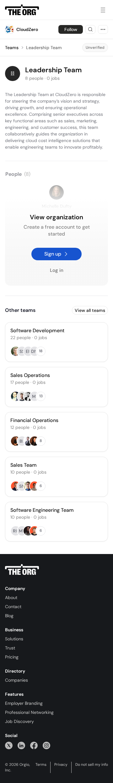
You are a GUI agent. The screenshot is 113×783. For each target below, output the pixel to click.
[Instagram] (46, 745)
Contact (13, 606)
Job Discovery (19, 721)
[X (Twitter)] (9, 745)
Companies (16, 680)
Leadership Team (44, 47)
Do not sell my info (91, 764)
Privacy (60, 764)
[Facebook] (34, 745)
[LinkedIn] (21, 745)
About (11, 597)
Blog (9, 615)
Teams (12, 47)
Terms (40, 764)
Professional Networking (29, 712)
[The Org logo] (22, 569)
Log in (56, 270)
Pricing (12, 657)
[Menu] (103, 10)
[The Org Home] (22, 10)
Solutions (14, 639)
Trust (10, 648)
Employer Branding (24, 703)
